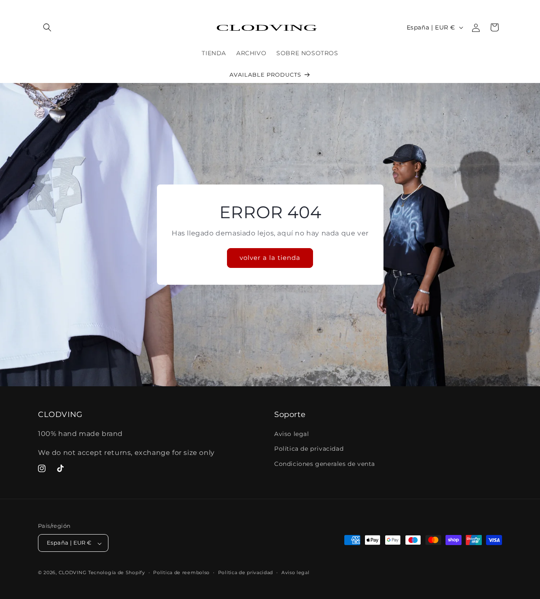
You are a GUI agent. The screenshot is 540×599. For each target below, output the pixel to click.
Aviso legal (291, 434)
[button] (47, 27)
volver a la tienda (270, 258)
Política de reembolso (181, 572)
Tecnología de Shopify (116, 573)
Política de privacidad (308, 449)
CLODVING (73, 573)
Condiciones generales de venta (324, 464)
